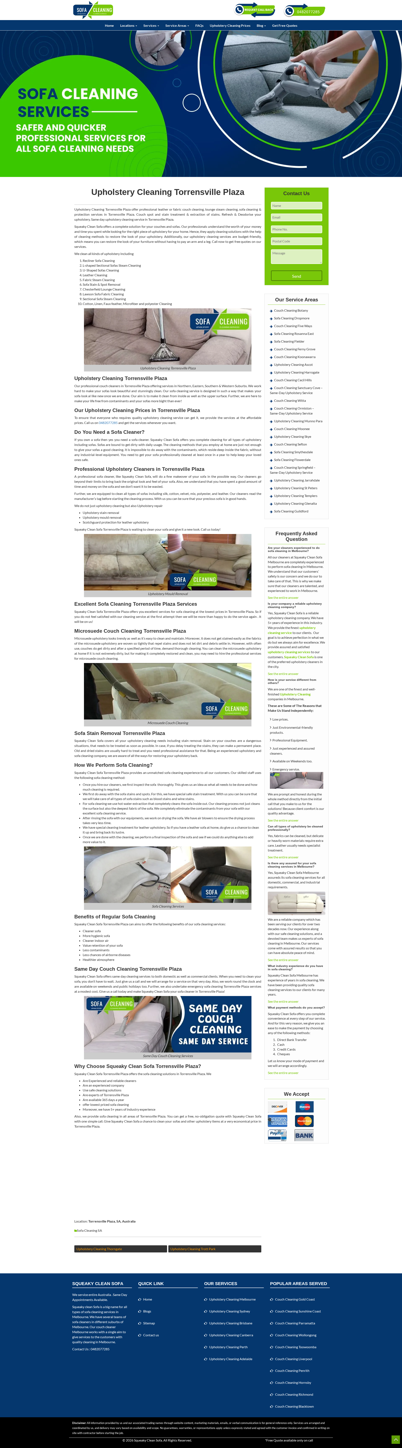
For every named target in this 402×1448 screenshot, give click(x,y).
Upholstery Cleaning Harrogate (296, 372)
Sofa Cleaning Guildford (291, 511)
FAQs (199, 25)
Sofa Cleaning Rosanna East (294, 333)
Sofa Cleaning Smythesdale (293, 452)
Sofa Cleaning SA (89, 1230)
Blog (260, 25)
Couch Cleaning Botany (291, 310)
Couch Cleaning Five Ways (293, 326)
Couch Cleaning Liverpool (293, 1359)
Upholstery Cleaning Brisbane (230, 1323)
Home (109, 25)
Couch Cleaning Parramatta (295, 1323)
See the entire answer (283, 597)
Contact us (151, 1335)
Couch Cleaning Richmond (294, 1394)
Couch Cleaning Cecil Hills (293, 380)
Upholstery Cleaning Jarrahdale (297, 480)
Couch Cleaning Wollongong (295, 1335)
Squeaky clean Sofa (85, 1307)
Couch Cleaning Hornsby (293, 1382)
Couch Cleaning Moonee (292, 429)
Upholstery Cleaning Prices (230, 25)
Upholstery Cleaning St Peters (295, 488)
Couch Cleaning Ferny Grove (294, 349)
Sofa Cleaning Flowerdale (292, 460)
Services (150, 25)
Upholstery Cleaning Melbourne (232, 1299)
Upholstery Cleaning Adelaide (230, 1359)
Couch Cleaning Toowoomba (295, 1347)
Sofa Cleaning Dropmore (291, 318)
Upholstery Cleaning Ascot (293, 364)
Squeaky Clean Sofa (148, 1440)
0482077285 (108, 423)
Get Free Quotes (284, 25)
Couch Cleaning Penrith (292, 1370)
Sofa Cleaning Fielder (289, 341)
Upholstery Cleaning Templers (295, 496)
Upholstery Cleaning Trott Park (192, 1249)
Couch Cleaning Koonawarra (295, 357)
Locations (127, 25)
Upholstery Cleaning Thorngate (99, 1249)
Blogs (147, 1311)
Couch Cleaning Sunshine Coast (298, 1311)
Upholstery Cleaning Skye (292, 436)
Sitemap (149, 1323)
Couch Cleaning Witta (290, 400)
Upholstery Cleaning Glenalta (295, 503)
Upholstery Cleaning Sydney (229, 1311)
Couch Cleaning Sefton (290, 444)
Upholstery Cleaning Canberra (231, 1335)
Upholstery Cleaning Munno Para (298, 421)
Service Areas (176, 25)
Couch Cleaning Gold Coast (295, 1299)
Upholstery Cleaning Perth (228, 1347)
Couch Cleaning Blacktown (294, 1406)
